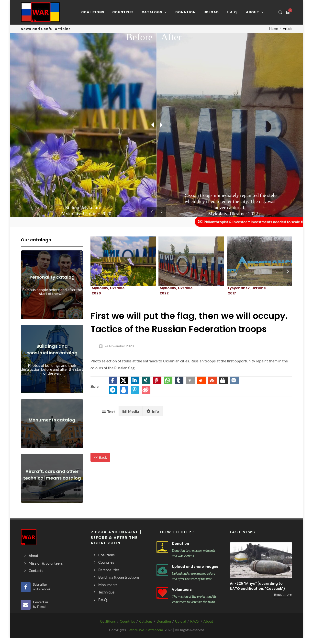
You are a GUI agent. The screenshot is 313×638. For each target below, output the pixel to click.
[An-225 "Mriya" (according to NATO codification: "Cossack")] (261, 560)
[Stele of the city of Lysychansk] (253, 261)
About (208, 621)
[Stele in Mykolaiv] (117, 261)
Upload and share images (195, 566)
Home (273, 29)
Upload (180, 621)
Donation (180, 543)
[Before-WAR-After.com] (40, 12)
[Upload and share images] (162, 570)
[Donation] (162, 547)
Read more (283, 594)
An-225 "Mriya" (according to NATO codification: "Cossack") (257, 586)
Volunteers (182, 589)
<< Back (100, 457)
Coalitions (108, 621)
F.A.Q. (194, 621)
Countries (127, 621)
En (288, 12)
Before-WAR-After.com (145, 630)
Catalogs (145, 621)
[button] (113, 380)
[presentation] (287, 271)
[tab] (108, 411)
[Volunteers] (162, 593)
